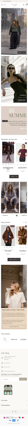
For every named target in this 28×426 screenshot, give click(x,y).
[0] (26, 4)
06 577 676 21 (7, 367)
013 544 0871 (7, 363)
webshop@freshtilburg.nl (9, 371)
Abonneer (23, 379)
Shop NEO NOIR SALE (14, 326)
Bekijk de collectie (13, 259)
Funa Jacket (8, 250)
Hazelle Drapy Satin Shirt (8, 168)
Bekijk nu (13, 176)
